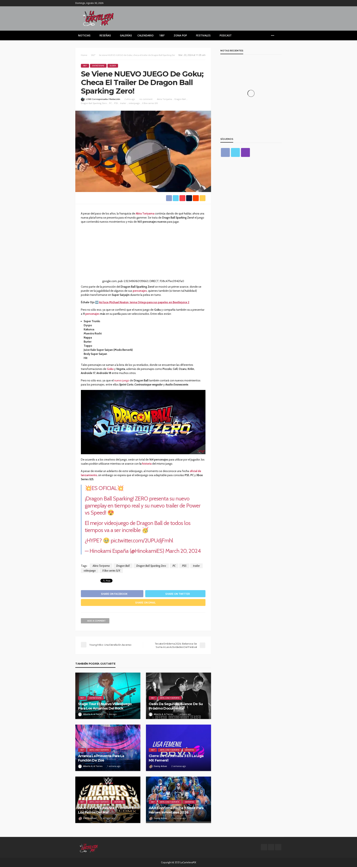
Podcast (226, 35)
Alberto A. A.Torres (92, 714)
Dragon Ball (180, 99)
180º (162, 35)
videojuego (134, 103)
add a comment (96, 620)
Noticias (84, 35)
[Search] (278, 35)
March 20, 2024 (182, 550)
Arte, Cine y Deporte (169, 698)
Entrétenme (98, 65)
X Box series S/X (150, 103)
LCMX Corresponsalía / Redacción (103, 99)
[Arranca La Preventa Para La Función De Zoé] (107, 748)
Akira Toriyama (164, 99)
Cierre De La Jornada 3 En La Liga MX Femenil (176, 758)
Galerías (126, 35)
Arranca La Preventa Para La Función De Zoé (101, 758)
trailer (123, 103)
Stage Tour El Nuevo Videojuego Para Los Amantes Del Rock (104, 706)
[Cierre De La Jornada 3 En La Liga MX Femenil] (178, 748)
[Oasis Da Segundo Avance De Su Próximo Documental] (178, 696)
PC (110, 103)
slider (113, 65)
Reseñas (105, 35)
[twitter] (274, 3)
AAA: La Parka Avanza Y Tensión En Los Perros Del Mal (107, 810)
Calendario (145, 35)
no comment (145, 99)
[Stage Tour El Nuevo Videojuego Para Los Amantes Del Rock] (107, 696)
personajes (92, 313)
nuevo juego (121, 380)
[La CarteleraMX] (98, 18)
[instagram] (279, 3)
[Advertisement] (143, 253)
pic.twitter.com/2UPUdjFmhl (142, 540)
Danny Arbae (160, 766)
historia (147, 463)
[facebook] (269, 3)
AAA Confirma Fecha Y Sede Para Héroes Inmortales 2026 (176, 810)
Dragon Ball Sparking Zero (94, 103)
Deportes (189, 750)
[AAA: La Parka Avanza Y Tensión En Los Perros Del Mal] (107, 800)
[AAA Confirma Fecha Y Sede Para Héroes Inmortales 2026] (178, 800)
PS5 (116, 103)
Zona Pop (180, 35)
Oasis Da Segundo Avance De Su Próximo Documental (176, 706)
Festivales (203, 35)
